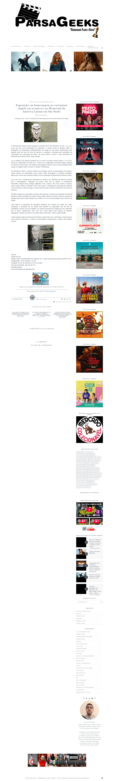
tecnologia (80, 486)
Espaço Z (78, 613)
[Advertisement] (57, 84)
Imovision (79, 618)
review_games (81, 484)
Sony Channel (80, 682)
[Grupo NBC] (57, 766)
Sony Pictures (80, 684)
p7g (85, 481)
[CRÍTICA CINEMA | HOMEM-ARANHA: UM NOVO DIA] (25, 61)
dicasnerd (80, 457)
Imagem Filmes (80, 615)
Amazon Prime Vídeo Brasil (84, 636)
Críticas (27, 46)
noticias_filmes (93, 468)
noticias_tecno (93, 478)
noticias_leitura (94, 470)
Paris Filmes (80, 670)
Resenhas (51, 46)
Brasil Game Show (81, 643)
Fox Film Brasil (80, 658)
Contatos (90, 46)
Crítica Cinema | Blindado (94, 552)
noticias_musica (96, 473)
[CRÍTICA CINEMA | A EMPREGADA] (88, 61)
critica (79, 452)
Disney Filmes (80, 651)
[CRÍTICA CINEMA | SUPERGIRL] (57, 61)
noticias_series (81, 476)
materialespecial (82, 460)
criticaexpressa (88, 452)
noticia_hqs (80, 462)
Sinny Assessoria (81, 680)
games (98, 457)
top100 (88, 486)
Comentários (42, 115)
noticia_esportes (95, 460)
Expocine (79, 653)
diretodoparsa (89, 457)
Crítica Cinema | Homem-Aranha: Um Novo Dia (94, 576)
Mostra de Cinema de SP (83, 663)
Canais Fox (79, 646)
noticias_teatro (82, 478)
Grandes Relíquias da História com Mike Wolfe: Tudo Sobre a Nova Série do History (95, 591)
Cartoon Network (81, 648)
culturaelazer (81, 454)
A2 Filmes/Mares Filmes (83, 631)
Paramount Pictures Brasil (84, 668)
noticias (58, 301)
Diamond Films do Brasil (83, 611)
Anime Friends (80, 639)
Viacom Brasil (80, 689)
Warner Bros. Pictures (83, 692)
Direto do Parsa (39, 46)
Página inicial (16, 46)
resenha (90, 481)
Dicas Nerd (80, 46)
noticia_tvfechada (92, 462)
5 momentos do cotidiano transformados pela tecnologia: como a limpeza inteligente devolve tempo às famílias (95, 569)
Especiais (70, 46)
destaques (91, 454)
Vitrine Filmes (80, 623)
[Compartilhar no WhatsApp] (70, 299)
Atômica (78, 641)
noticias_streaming (94, 476)
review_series (92, 484)
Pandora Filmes (81, 620)
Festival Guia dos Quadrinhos (85, 655)
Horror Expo (80, 660)
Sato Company (80, 675)
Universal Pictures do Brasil (85, 687)
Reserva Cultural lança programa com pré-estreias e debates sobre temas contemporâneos (95, 544)
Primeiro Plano (81, 672)
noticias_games (81, 470)
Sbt (77, 677)
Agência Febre (80, 634)
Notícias (61, 46)
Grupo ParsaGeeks (83, 778)
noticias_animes (89, 465)
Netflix (78, 665)
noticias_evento (67, 301)
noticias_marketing (83, 473)
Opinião (79, 481)
